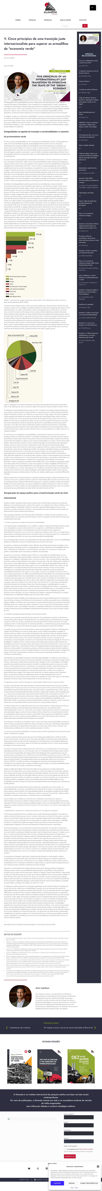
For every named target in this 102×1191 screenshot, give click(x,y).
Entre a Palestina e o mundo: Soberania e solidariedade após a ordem (88, 277)
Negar (72, 1183)
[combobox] (79, 1141)
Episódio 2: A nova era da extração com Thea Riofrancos (88, 324)
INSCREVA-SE (70, 1156)
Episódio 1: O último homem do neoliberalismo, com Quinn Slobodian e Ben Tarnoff (88, 335)
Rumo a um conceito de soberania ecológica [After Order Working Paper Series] (89, 263)
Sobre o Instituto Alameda (86, 145)
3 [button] (37, 227)
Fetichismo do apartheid (86, 304)
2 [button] (30, 165)
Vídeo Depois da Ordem (86, 193)
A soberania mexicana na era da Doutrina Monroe (88, 72)
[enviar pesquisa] (85, 26)
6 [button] (65, 693)
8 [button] (20, 759)
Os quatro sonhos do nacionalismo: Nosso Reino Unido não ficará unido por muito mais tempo (89, 239)
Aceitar (57, 1183)
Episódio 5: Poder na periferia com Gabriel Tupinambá (88, 252)
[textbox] (77, 1141)
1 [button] (67, 112)
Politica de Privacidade (86, 1149)
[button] (98, 1166)
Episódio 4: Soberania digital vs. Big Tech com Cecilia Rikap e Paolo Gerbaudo (89, 292)
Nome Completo (69, 1114)
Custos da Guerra (84, 81)
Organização (67, 1130)
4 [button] (16, 430)
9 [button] (65, 848)
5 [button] (54, 487)
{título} (72, 1187)
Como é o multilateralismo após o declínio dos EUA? (88, 62)
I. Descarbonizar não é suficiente (19, 1028)
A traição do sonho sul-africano (88, 89)
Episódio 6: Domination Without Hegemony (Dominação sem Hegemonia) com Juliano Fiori (88, 226)
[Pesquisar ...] (71, 26)
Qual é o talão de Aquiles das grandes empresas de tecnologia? (87, 203)
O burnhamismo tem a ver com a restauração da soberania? (88, 136)
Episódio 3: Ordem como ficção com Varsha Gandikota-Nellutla (88, 314)
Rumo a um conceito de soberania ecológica (86, 214)
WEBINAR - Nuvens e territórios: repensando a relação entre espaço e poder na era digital (88, 125)
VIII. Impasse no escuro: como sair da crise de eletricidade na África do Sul (68, 1028)
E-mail (66, 1122)
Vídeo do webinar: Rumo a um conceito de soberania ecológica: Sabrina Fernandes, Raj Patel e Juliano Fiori (89, 156)
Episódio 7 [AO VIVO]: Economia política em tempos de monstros (89, 180)
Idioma (66, 1138)
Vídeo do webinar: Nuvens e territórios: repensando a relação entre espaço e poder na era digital (88, 101)
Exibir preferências (89, 1183)
